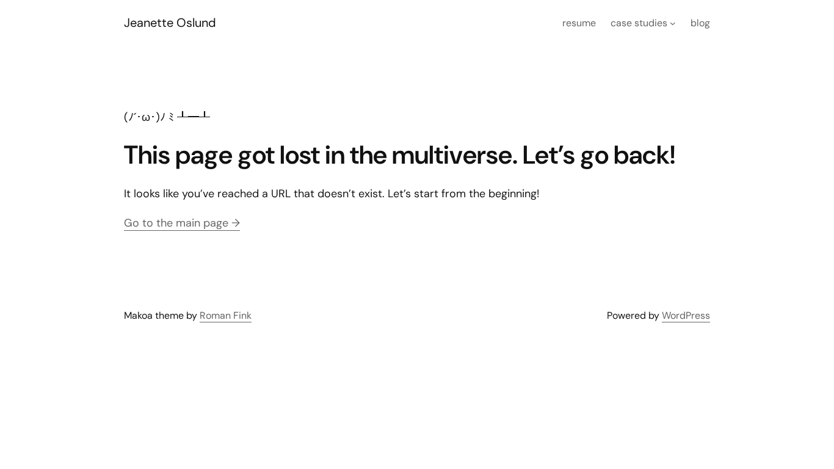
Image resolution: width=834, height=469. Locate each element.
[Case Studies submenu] (673, 23)
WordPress (686, 315)
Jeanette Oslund (170, 23)
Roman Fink (226, 315)
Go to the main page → (182, 223)
